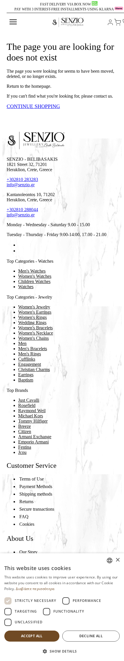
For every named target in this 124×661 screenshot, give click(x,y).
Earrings (25, 374)
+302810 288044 (22, 209)
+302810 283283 (22, 179)
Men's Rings (29, 353)
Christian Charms (34, 369)
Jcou (22, 452)
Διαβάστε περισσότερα (35, 588)
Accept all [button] (32, 635)
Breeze (24, 426)
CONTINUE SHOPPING (33, 106)
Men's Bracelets (32, 348)
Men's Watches (32, 271)
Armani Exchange (34, 436)
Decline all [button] (91, 635)
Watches (25, 286)
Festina (24, 447)
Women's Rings (32, 317)
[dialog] (62, 607)
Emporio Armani (33, 441)
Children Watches (34, 281)
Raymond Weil (32, 410)
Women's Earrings (34, 312)
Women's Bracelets (35, 327)
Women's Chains (33, 338)
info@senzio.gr (21, 184)
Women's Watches (34, 276)
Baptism (25, 379)
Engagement (29, 364)
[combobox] (109, 560)
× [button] (117, 560)
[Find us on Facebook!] (20, 244)
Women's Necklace (35, 332)
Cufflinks (26, 359)
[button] (62, 651)
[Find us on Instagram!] (20, 250)
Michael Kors (30, 415)
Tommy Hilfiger (33, 421)
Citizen (24, 431)
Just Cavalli (28, 400)
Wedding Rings (32, 322)
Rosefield (26, 405)
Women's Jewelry (34, 306)
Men (22, 343)
